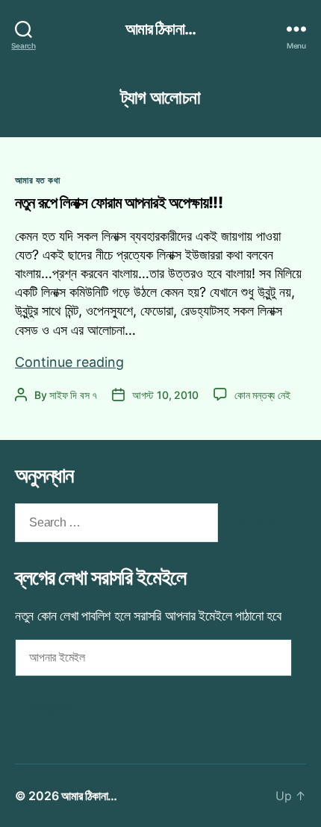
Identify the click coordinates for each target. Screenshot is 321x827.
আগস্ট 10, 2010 (165, 395)
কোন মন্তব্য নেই (262, 395)
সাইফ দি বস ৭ (73, 395)
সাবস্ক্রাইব (50, 708)
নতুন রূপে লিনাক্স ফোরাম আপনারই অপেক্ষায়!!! (118, 202)
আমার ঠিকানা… (89, 795)
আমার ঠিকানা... (160, 29)
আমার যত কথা (37, 180)
